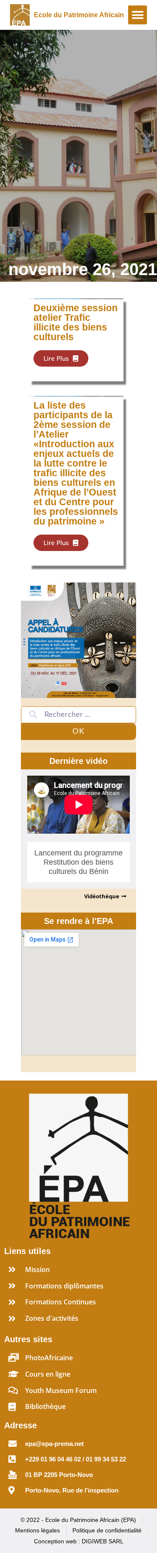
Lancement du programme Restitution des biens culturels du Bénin (78, 862)
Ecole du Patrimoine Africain (79, 14)
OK (78, 731)
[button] (137, 14)
